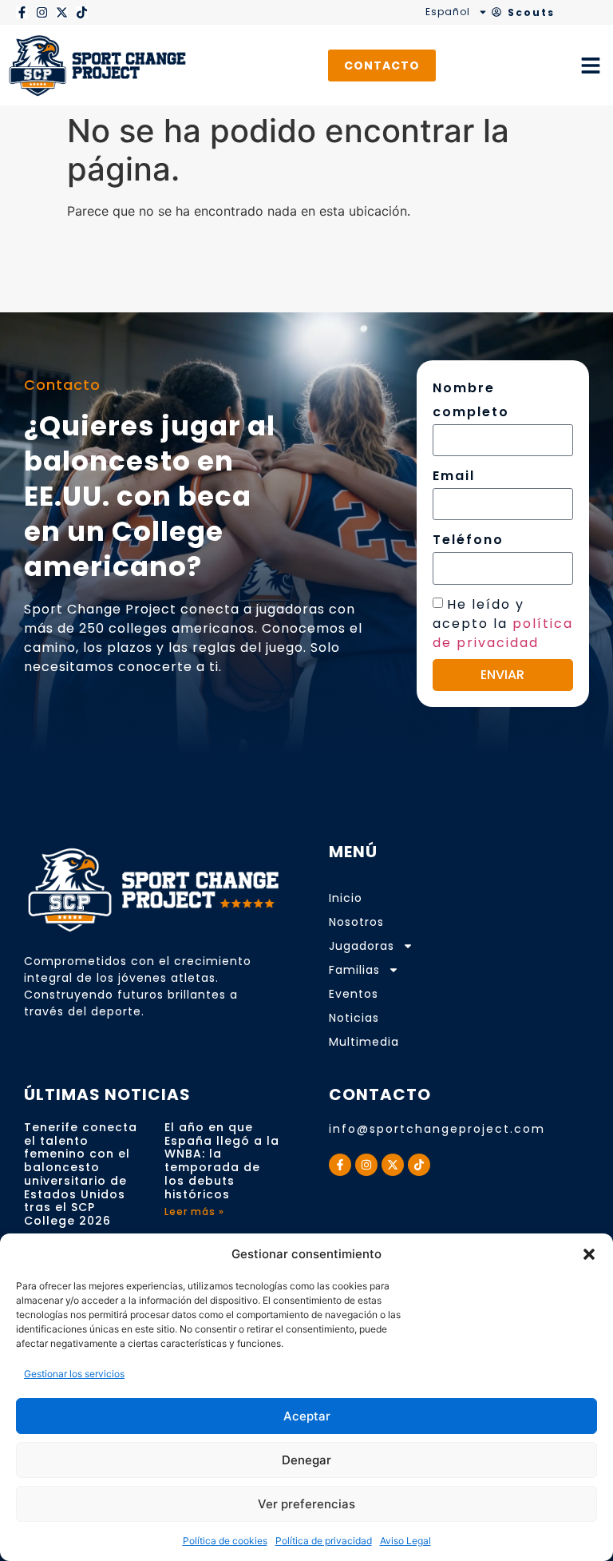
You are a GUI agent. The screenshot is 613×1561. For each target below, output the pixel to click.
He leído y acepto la (503, 622)
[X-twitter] (62, 12)
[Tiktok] (82, 12)
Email (454, 476)
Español (447, 11)
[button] (589, 1254)
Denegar (306, 1460)
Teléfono (468, 539)
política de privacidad (503, 632)
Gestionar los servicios (74, 1374)
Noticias (354, 1018)
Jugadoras (361, 946)
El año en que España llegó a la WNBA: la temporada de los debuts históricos (221, 1160)
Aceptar (306, 1416)
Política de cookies (225, 1541)
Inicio (345, 898)
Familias (354, 970)
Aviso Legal (405, 1541)
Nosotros (356, 922)
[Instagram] (42, 12)
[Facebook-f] (22, 12)
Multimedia (364, 1042)
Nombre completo (471, 400)
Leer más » (194, 1211)
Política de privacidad (323, 1541)
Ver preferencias (306, 1503)
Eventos (353, 994)
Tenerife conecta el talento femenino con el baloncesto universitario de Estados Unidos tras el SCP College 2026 (80, 1174)
